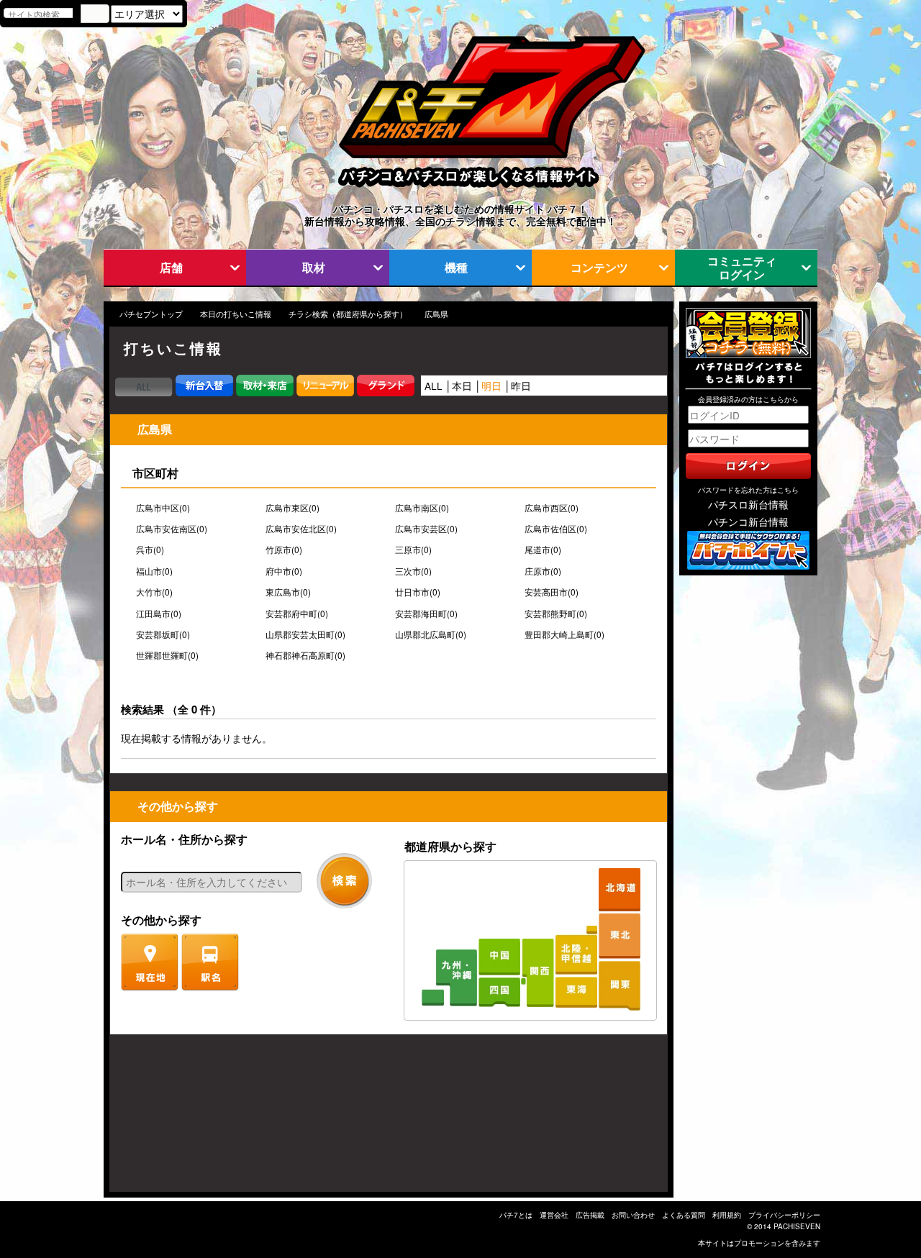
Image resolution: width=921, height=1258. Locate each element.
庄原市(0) (543, 571)
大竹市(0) (154, 592)
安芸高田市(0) (552, 592)
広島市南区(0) (422, 508)
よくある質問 (683, 1215)
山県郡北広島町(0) (430, 634)
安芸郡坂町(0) (163, 634)
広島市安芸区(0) (426, 529)
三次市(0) (413, 571)
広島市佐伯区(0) (556, 529)
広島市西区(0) (552, 508)
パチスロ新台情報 (748, 504)
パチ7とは (515, 1215)
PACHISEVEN (796, 1226)
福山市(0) (154, 571)
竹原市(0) (284, 549)
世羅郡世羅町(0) (167, 655)
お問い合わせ (633, 1215)
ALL (434, 385)
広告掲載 (590, 1215)
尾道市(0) (543, 549)
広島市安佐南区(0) (171, 529)
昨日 (521, 385)
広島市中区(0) (163, 508)
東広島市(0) (288, 592)
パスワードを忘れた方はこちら (748, 490)
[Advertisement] (178, 1120)
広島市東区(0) (292, 508)
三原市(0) (413, 549)
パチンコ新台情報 (748, 521)
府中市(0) (284, 571)
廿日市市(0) (417, 592)
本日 (462, 385)
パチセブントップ (151, 314)
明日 (491, 385)
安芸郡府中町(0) (297, 614)
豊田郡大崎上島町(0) (564, 634)
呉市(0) (150, 549)
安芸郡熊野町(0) (556, 614)
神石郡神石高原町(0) (305, 655)
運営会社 (554, 1215)
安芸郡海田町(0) (426, 614)
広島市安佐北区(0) (301, 529)
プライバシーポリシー (784, 1215)
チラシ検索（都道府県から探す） (348, 314)
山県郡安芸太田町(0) (305, 634)
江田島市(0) (158, 614)
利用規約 (726, 1215)
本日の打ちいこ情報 (235, 314)
